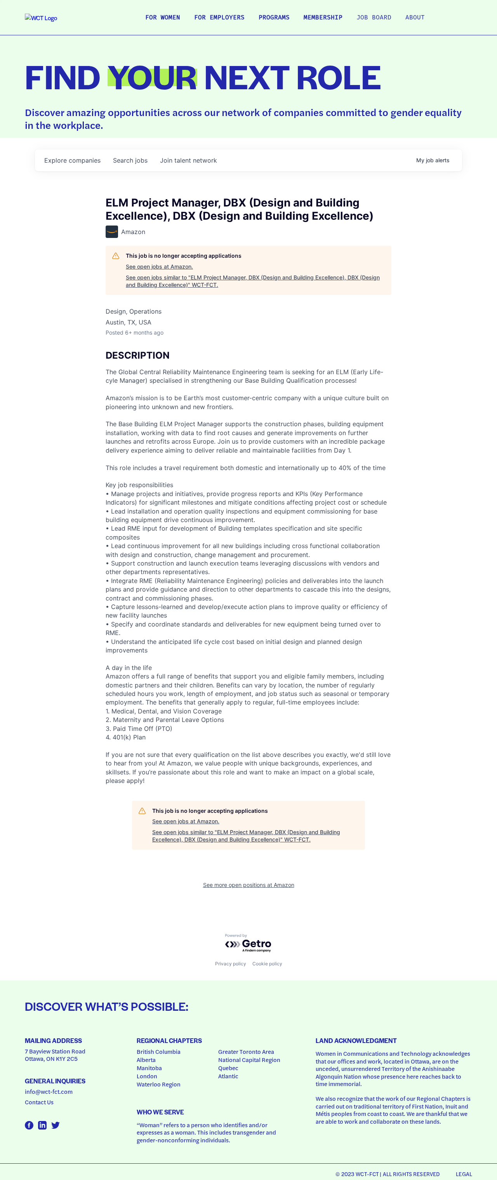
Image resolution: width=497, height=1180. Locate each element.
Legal (464, 1174)
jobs (130, 160)
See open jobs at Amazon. (159, 266)
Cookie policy (267, 964)
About (415, 18)
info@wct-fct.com (49, 1091)
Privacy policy (230, 964)
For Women (162, 18)
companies (72, 160)
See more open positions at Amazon (248, 885)
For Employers (219, 18)
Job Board (373, 18)
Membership (323, 18)
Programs (274, 18)
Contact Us (39, 1102)
